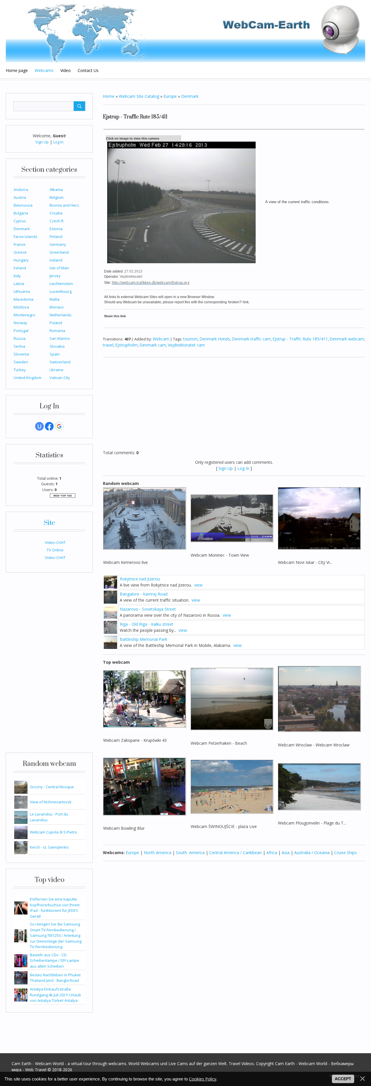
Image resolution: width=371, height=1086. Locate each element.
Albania (56, 189)
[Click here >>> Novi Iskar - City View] (319, 517)
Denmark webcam (347, 339)
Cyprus (20, 220)
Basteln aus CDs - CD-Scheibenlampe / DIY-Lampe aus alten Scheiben (54, 960)
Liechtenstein (61, 283)
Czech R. (57, 220)
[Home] (185, 32)
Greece (20, 252)
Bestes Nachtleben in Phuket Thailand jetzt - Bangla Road (55, 977)
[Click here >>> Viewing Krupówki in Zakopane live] (144, 698)
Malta (54, 299)
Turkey (20, 369)
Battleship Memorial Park (143, 639)
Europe (170, 96)
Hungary (21, 260)
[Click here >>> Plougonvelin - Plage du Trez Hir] (319, 786)
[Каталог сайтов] (62, 495)
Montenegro (24, 314)
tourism (190, 339)
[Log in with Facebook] (49, 426)
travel (108, 345)
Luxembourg (61, 291)
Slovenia (21, 354)
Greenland (59, 252)
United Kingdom (27, 377)
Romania (57, 330)
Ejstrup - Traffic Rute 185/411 (300, 339)
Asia (286, 852)
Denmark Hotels (214, 339)
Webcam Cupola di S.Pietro (53, 832)
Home (108, 96)
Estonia (56, 228)
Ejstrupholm (126, 345)
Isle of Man (59, 267)
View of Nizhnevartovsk (51, 801)
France (20, 244)
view (198, 585)
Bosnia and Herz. (65, 205)
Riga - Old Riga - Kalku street (146, 624)
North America (157, 852)
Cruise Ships (345, 852)
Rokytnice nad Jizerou (140, 579)
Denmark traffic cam (251, 339)
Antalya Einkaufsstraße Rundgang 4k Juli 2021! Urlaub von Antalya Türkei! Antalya (55, 994)
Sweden (21, 362)
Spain (55, 354)
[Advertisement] (49, 665)
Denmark (22, 228)
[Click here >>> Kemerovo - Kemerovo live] (144, 517)
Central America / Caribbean (235, 852)
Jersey (55, 275)
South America (190, 852)
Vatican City (60, 377)
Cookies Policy (202, 1079)
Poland (56, 322)
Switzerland (60, 362)
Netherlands (61, 314)
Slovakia (57, 346)
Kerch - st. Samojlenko (49, 847)
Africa (271, 852)
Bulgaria (21, 213)
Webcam (161, 339)
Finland (56, 236)
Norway (20, 322)
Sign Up (42, 142)
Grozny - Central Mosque (52, 786)
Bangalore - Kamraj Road (144, 594)
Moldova (21, 307)
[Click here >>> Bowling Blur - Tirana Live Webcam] (144, 786)
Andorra (21, 189)
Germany (58, 244)
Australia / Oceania (312, 852)
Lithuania (22, 291)
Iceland (56, 260)
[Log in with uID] (39, 426)
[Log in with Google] (59, 426)
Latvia (19, 283)
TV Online (55, 550)
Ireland (20, 267)
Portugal (21, 330)
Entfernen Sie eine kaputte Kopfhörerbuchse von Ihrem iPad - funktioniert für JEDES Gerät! (55, 907)
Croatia (56, 213)
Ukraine (56, 369)
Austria (20, 197)
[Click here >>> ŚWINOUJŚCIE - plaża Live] (232, 786)
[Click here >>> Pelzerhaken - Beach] (232, 698)
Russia (20, 338)
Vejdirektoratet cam (186, 345)
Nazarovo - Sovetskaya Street (148, 609)
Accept (343, 1078)
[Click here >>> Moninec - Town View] (232, 517)
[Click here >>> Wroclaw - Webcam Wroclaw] (319, 698)
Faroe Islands (25, 236)
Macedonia (23, 299)
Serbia (19, 346)
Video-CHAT (55, 542)
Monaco (57, 307)
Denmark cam (152, 345)
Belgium (56, 197)
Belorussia (23, 205)
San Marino (60, 338)
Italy (17, 275)
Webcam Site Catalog (139, 96)
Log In (58, 142)
